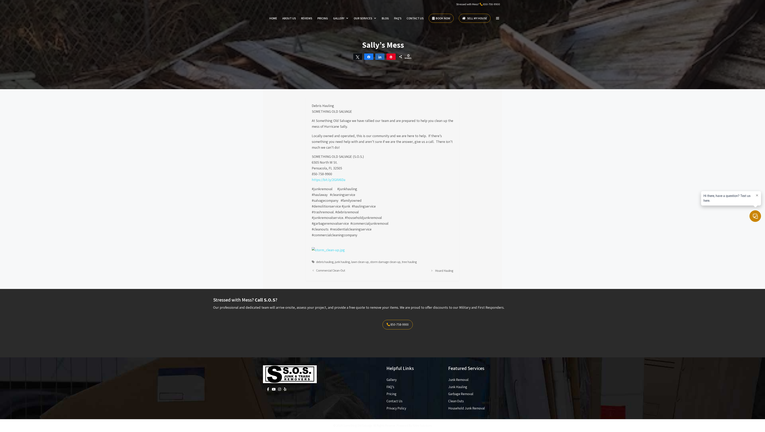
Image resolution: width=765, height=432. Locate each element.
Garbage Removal (460, 394)
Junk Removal (458, 380)
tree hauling (409, 262)
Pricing (322, 18)
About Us (289, 18)
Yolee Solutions (422, 425)
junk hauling (342, 262)
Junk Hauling (457, 387)
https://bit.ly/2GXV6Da (328, 179)
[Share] (368, 57)
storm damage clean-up (385, 262)
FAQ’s (397, 18)
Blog (385, 18)
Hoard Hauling (444, 271)
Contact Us (415, 18)
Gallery (338, 18)
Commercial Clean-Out (330, 270)
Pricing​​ (391, 394)
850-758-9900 (491, 4)
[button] (497, 18)
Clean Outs (456, 401)
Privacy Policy (396, 408)
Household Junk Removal (466, 408)
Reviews (306, 18)
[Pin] (391, 57)
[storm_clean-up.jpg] (328, 250)
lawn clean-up (360, 262)
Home (273, 18)
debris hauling (324, 262)
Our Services (363, 18)
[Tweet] (357, 57)
